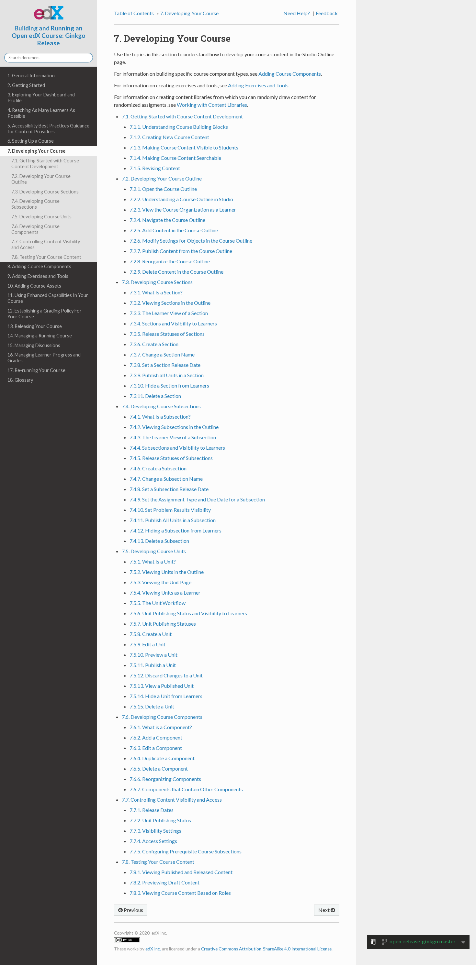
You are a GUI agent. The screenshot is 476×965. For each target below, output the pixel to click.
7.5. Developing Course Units (41, 216)
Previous (133, 910)
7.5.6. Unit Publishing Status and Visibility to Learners (188, 613)
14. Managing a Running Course (39, 335)
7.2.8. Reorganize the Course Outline (170, 261)
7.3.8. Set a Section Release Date (165, 365)
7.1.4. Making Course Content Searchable (175, 158)
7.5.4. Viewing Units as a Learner (165, 592)
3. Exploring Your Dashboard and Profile (41, 97)
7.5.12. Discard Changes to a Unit (166, 675)
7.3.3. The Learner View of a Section (169, 313)
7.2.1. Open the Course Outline (163, 189)
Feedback (327, 13)
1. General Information (31, 75)
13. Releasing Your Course (34, 326)
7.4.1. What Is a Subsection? (160, 416)
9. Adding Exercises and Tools (37, 276)
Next (324, 910)
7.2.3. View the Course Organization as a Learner (183, 209)
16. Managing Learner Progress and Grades (44, 357)
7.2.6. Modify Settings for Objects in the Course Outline (191, 240)
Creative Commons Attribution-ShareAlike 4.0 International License (266, 948)
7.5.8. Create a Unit (151, 634)
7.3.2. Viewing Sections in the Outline (170, 303)
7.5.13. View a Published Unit (162, 686)
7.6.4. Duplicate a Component (162, 758)
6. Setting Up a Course (30, 141)
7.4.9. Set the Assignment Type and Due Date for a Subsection (197, 499)
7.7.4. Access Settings (153, 841)
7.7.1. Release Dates (152, 810)
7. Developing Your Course (36, 151)
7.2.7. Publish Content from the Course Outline (181, 251)
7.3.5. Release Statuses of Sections (167, 334)
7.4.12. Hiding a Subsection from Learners (175, 530)
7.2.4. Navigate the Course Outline (167, 220)
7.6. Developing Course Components (35, 229)
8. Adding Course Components (39, 266)
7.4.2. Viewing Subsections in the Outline (174, 427)
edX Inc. (153, 948)
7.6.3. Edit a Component (156, 748)
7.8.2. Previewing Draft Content (164, 882)
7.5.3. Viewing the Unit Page (160, 582)
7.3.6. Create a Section (154, 344)
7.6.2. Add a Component (156, 737)
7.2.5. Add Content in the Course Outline (174, 230)
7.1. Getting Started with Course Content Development (45, 163)
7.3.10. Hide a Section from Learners (169, 385)
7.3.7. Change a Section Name (162, 354)
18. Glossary (20, 380)
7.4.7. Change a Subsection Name (166, 479)
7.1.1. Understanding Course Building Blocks (179, 127)
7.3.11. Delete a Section (155, 396)
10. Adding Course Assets (34, 286)
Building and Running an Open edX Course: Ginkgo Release (48, 35)
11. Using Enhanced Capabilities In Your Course (47, 298)
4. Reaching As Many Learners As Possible (41, 113)
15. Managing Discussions (33, 345)
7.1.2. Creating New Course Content (169, 137)
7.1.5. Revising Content (155, 168)
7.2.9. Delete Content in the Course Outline (176, 272)
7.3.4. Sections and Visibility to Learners (173, 323)
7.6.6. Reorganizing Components (165, 779)
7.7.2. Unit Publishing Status (160, 820)
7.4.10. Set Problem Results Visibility (170, 510)
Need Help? (296, 13)
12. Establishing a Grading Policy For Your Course (44, 313)
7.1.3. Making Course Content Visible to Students (184, 147)
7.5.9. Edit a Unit (147, 644)
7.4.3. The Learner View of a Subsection (173, 437)
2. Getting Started (26, 85)
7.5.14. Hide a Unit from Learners (166, 696)
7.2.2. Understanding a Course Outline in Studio (181, 199)
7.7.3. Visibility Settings (155, 831)
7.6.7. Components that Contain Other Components (186, 789)
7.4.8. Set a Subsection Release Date (169, 489)
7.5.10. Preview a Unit (153, 655)
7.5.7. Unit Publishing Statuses (163, 623)
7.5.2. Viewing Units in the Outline (167, 572)
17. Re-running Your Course (36, 370)
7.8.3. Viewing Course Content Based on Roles (180, 893)
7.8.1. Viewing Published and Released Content (181, 872)
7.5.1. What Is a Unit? (153, 561)
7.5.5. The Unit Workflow (158, 603)
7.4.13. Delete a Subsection (159, 541)
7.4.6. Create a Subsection (158, 468)
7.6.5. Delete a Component (159, 768)
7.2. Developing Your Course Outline (41, 179)
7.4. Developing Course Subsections (35, 204)
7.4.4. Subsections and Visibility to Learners (177, 447)
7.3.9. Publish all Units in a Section (167, 375)
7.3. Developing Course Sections (45, 191)
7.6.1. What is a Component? (161, 727)
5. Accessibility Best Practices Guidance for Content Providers (48, 128)
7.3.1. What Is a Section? (156, 292)
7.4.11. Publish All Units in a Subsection (173, 520)
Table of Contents (134, 13)
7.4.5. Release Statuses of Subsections (171, 458)
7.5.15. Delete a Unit (152, 706)
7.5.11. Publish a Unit (153, 665)
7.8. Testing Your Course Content (46, 257)
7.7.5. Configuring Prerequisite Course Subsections (186, 851)
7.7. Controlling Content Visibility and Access (45, 244)
